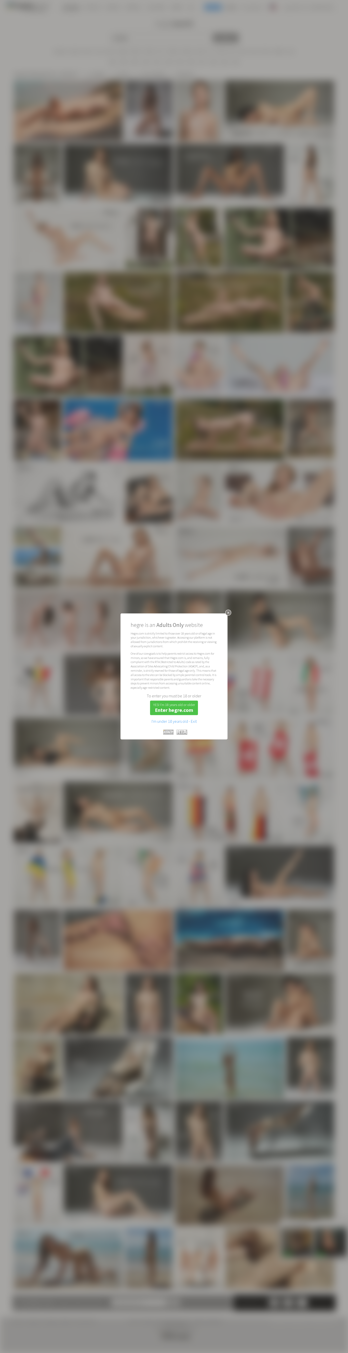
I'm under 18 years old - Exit (174, 721)
